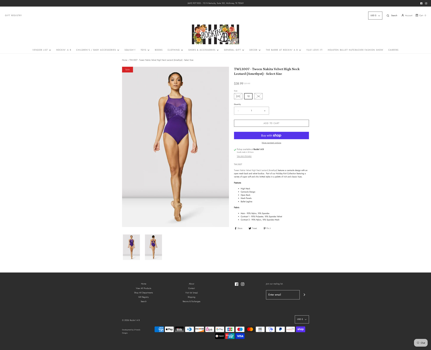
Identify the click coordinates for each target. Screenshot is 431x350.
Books (159, 49)
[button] (131, 247)
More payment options (271, 142)
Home (124, 60)
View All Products (143, 288)
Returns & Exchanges (191, 301)
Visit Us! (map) (191, 292)
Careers (393, 49)
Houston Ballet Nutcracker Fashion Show (355, 49)
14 (258, 96)
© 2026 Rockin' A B (131, 320)
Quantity (237, 104)
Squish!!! (130, 49)
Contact (191, 288)
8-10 (238, 96)
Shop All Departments (143, 292)
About (191, 283)
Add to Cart (271, 123)
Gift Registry (13, 15)
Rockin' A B (63, 49)
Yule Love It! (314, 49)
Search (143, 301)
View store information (244, 156)
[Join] (304, 294)
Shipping (191, 297)
